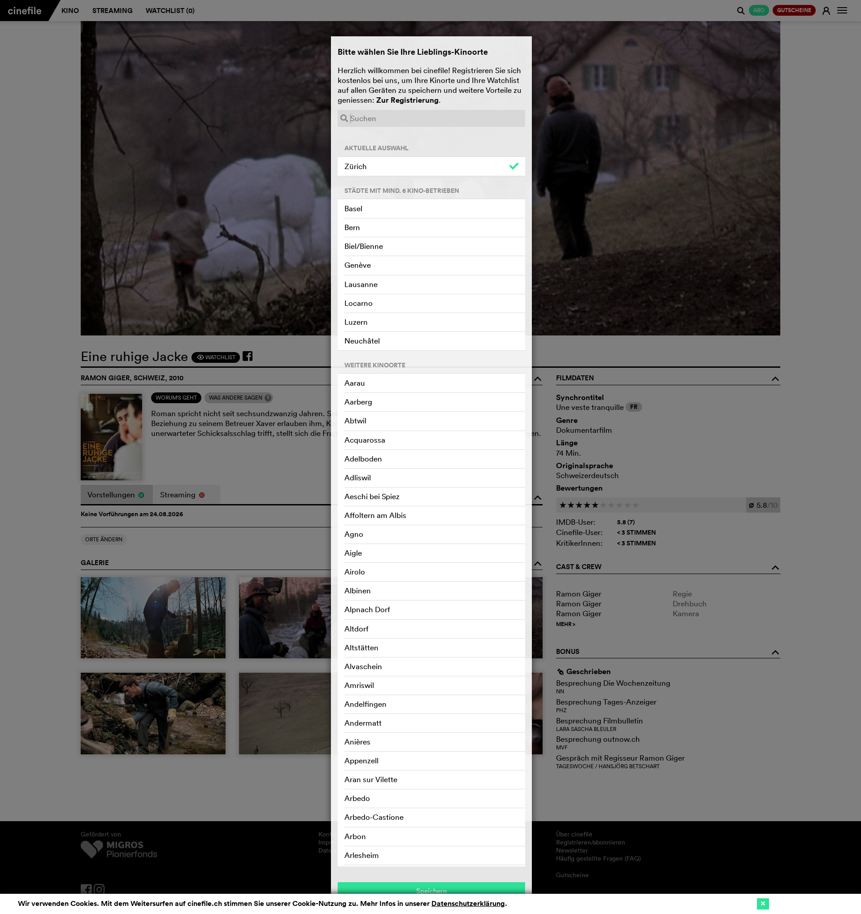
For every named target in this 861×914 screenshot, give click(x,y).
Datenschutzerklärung (468, 903)
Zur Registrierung (407, 100)
